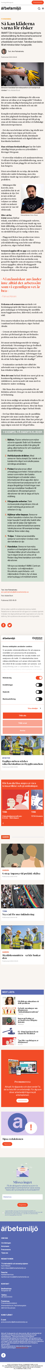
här (21, 1215)
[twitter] (9, 625)
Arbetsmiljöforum (22, 1348)
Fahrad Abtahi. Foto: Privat (29, 215)
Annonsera (5, 1246)
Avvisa (22, 730)
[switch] (39, 685)
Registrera (22, 1205)
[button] (43, 8)
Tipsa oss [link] (4, 1253)
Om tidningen (6, 1243)
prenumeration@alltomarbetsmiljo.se (14, 1322)
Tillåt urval (22, 723)
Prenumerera (37, 2)
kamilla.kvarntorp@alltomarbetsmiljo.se (15, 1277)
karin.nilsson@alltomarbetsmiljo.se (13, 1268)
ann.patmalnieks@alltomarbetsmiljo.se (15, 592)
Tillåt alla (22, 716)
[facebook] (3, 625)
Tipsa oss (7, 1144)
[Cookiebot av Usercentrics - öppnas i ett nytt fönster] (32, 638)
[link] (3, 1355)
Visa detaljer (33, 708)
